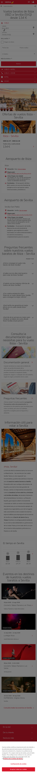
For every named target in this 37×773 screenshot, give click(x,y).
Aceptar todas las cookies (18, 769)
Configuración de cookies (18, 764)
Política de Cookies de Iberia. (13, 758)
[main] (18, 757)
